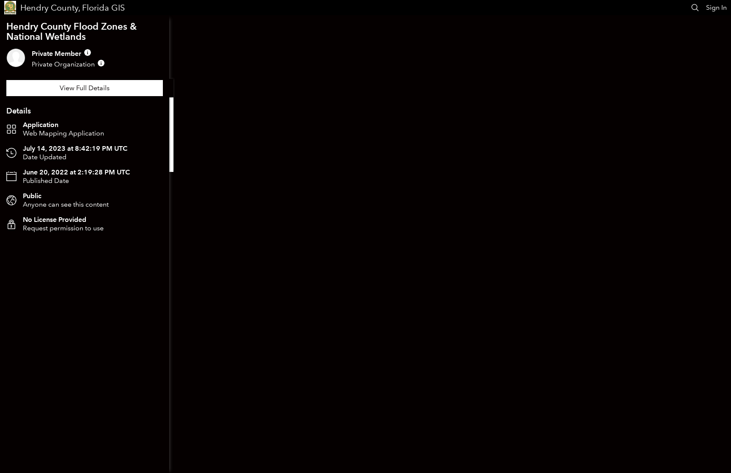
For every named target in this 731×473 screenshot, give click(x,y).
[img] (87, 52)
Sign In (716, 7)
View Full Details (85, 88)
